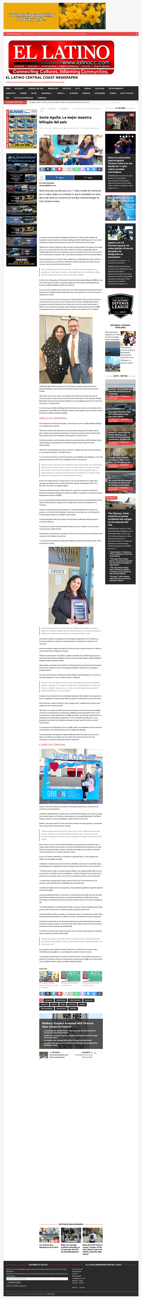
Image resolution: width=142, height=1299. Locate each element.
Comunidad (46, 93)
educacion (89, 1000)
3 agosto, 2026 (114, 397)
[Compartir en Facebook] (42, 169)
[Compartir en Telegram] (88, 169)
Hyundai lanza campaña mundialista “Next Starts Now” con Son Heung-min (119, 460)
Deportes (67, 88)
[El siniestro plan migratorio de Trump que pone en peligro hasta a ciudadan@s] (112, 337)
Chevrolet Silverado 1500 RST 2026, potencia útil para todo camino (119, 415)
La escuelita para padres (91, 983)
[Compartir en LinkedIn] (54, 169)
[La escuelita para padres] (92, 976)
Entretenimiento (116, 88)
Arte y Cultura (126, 93)
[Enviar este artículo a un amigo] (65, 169)
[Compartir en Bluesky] (94, 169)
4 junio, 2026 (114, 465)
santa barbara (46, 1008)
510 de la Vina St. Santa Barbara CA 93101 (77, 1271)
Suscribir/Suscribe (14, 1282)
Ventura (73, 1008)
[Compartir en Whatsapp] (77, 169)
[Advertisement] (71, 220)
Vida (7, 98)
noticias (72, 1004)
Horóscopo (11, 93)
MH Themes (51, 1294)
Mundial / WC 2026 (36, 88)
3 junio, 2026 (114, 488)
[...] (109, 189)
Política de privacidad (23, 98)
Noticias (18, 88)
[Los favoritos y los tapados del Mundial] (117, 121)
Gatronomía (100, 93)
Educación (99, 88)
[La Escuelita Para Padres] (71, 976)
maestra (44, 1004)
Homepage (42, 98)
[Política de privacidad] (136, 34)
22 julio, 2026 (114, 420)
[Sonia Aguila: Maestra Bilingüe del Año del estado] (49, 976)
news (63, 1004)
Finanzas (86, 93)
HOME (8, 88)
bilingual (48, 1000)
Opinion (87, 88)
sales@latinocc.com (78, 1278)
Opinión (112, 93)
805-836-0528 (76, 1276)
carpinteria (60, 1000)
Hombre (23, 93)
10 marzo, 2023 (47, 128)
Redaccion (58, 128)
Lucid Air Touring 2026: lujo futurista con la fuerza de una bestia (120, 392)
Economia (74, 93)
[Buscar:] (124, 102)
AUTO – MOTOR (120, 377)
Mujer (34, 93)
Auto (77, 88)
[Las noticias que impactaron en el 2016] (49, 1235)
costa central (75, 1000)
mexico (54, 1004)
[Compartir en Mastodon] (82, 169)
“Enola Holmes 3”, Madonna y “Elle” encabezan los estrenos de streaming (121, 555)
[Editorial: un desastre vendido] (128, 362)
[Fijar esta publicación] (59, 169)
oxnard (82, 1004)
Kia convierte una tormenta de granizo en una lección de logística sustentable (120, 483)
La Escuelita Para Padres (69, 983)
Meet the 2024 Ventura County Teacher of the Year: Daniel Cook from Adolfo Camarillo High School (92, 1249)
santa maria (61, 1008)
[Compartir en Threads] (100, 169)
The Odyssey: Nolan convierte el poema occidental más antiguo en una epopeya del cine (120, 520)
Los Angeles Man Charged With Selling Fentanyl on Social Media (67, 1040)
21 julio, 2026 (114, 443)
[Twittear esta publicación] (48, 169)
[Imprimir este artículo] (71, 169)
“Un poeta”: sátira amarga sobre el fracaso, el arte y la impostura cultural (120, 579)
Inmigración (53, 88)
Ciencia (60, 93)
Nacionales (69, 128)
